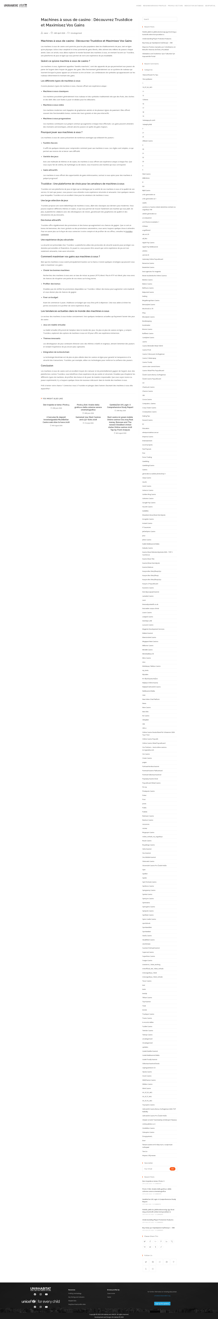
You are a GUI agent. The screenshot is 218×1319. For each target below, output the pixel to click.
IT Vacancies (146, 527)
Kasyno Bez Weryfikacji (150, 575)
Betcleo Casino (147, 280)
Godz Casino (146, 486)
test (143, 985)
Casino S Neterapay (149, 358)
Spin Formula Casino (149, 882)
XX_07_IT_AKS (147, 1096)
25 (143, 137)
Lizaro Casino (147, 612)
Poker (144, 795)
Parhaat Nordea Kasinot (150, 766)
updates (145, 1047)
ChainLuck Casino (148, 387)
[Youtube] (46, 1294)
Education (145, 428)
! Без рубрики (147, 79)
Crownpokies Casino (149, 412)
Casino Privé (146, 350)
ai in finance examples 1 (150, 222)
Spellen (145, 874)
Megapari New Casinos (150, 641)
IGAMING (145, 511)
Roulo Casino (146, 841)
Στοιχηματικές (147, 1136)
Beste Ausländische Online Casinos (154, 276)
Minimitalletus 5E (148, 654)
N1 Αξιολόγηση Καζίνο (150, 679)
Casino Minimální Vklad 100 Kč (152, 346)
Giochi (144, 482)
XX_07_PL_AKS (147, 1101)
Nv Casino (145, 716)
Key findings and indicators (76, 1297)
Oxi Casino (146, 754)
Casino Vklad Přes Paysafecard (153, 370)
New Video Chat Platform (151, 699)
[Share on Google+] (155, 1241)
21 (143, 133)
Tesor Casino (146, 981)
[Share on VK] (144, 1247)
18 (143, 112)
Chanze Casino (147, 391)
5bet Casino (146, 174)
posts (144, 804)
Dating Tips (146, 416)
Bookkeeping (146, 321)
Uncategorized (147, 1043)
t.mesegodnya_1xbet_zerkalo (152, 977)
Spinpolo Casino (148, 911)
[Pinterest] (173, 1262)
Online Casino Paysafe (150, 739)
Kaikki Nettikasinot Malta (150, 544)
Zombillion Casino (148, 1128)
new (143, 695)
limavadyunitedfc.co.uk (150, 604)
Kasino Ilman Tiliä (148, 559)
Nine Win (145, 712)
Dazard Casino (147, 420)
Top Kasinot (146, 1002)
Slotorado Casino (148, 861)
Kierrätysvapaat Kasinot (150, 592)
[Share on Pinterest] (161, 1241)
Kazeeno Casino (148, 588)
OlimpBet (145, 720)
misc (143, 662)
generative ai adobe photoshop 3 (153, 474)
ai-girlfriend (146, 230)
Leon (144, 600)
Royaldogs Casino (148, 845)
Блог (144, 1140)
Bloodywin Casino (148, 317)
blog (143, 313)
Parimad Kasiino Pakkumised (152, 771)
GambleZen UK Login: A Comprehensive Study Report (120, 406)
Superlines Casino (148, 956)
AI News (145, 226)
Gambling (145, 461)
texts (144, 989)
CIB (143, 395)
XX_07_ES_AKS (147, 1092)
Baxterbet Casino (148, 267)
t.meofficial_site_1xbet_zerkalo (153, 969)
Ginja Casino (146, 478)
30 (143, 149)
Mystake (145, 674)
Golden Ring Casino (149, 494)
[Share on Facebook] (150, 1241)
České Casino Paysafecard (151, 379)
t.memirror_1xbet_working (151, 964)
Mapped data (72, 1301)
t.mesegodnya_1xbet (149, 973)
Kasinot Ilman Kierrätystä (151, 563)
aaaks (144, 203)
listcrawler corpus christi (150, 608)
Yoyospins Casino (148, 1105)
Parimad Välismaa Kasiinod (151, 775)
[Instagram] (160, 1262)
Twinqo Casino (147, 1035)
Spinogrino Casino (148, 907)
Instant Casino (147, 523)
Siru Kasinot (146, 853)
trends (144, 1010)
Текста (144, 1151)
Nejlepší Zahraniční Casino (151, 687)
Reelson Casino (147, 820)
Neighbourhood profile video (77, 1304)
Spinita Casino (147, 894)
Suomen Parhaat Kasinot (151, 948)
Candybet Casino (148, 337)
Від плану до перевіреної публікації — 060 (157, 43)
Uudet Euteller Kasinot (150, 1051)
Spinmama (146, 903)
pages (144, 762)
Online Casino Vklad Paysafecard (153, 743)
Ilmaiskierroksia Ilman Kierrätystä (153, 515)
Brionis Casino (147, 329)
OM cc (144, 728)
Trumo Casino (147, 1018)
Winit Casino (146, 1088)
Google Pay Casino (148, 503)
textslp (144, 993)
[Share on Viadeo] (161, 1247)
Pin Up (144, 787)
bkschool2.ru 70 (147, 309)
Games (144, 470)
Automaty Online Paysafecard (152, 259)
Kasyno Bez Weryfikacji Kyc (151, 579)
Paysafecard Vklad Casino (151, 783)
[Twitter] (146, 1262)
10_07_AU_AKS (147, 87)
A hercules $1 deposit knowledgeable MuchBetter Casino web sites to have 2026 (56, 419)
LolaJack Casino (147, 617)
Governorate (111, 1293)
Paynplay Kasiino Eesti (150, 779)
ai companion (147, 218)
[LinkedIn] (167, 1262)
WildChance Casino (149, 1080)
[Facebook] (153, 1262)
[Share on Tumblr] (155, 1247)
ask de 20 (145, 255)
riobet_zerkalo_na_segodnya (152, 837)
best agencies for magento (151, 271)
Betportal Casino (148, 292)
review (144, 828)
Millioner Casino (147, 645)
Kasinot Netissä (147, 567)
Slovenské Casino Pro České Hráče (154, 865)
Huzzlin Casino (147, 507)
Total (144, 1006)
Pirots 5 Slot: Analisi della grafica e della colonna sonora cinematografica (88, 407)
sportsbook (146, 923)
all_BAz (144, 238)
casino (144, 342)
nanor (46, 33)
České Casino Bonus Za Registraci (154, 375)
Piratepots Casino (148, 791)
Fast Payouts (146, 449)
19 (143, 116)
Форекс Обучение (149, 1155)
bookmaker (146, 325)
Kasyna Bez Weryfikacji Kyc (151, 571)
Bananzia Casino (148, 263)
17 (143, 108)
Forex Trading (147, 457)
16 (143, 104)
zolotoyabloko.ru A (148, 1124)
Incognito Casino (148, 519)
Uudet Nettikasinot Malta (150, 1055)
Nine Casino (146, 707)
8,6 (143, 186)
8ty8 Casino (146, 190)
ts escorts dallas (148, 1022)
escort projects (147, 445)
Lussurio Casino (147, 625)
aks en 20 (145, 234)
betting (144, 296)
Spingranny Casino (148, 890)
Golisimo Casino (148, 498)
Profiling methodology (74, 1293)
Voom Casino (146, 1076)
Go (172, 1169)
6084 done (146, 178)
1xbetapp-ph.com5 (148, 120)
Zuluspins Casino (148, 1132)
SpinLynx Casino (148, 898)
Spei (143, 870)
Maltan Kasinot (147, 633)
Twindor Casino (147, 1030)
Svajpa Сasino (147, 960)
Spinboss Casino (148, 886)
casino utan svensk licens (151, 366)
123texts (145, 100)
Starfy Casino (147, 936)
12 (143, 95)
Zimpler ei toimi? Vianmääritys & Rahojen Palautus (159, 1120)
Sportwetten (146, 931)
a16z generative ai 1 (149, 199)
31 (143, 153)
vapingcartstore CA (148, 1068)
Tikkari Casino (147, 997)
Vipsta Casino (147, 1072)
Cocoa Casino (147, 399)
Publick (144, 812)
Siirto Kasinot (146, 849)
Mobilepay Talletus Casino (151, 666)
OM (143, 724)
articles (144, 251)
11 (143, 91)
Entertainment (147, 441)
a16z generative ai (148, 194)
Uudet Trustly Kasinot (149, 1059)
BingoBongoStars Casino (150, 300)
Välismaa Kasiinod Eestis (151, 1063)
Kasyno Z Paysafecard (150, 584)
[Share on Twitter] (144, 1241)
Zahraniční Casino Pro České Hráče (154, 1116)
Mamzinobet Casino (149, 637)
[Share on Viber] (172, 1241)
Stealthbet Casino (148, 940)
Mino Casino (146, 658)
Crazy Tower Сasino (149, 408)
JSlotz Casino (146, 540)
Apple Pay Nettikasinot (150, 247)
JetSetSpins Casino (148, 531)
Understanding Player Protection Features (156, 39)
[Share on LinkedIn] (166, 1241)
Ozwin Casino (147, 758)
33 (143, 161)
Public (144, 808)
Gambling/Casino (148, 465)
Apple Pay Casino (148, 243)
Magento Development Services (153, 629)
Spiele (144, 878)
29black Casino (147, 141)
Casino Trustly (147, 362)
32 (143, 157)
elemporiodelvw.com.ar (150, 432)
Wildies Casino (147, 1084)
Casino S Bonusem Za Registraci (153, 354)
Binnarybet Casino (148, 304)
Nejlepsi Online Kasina (150, 683)
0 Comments (157, 1183)
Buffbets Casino (147, 333)
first (143, 453)
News (144, 703)
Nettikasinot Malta (148, 691)
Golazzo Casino (147, 490)
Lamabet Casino (148, 596)
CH (143, 383)
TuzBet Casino (147, 1026)
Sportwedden (147, 927)
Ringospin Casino (148, 832)
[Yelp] (146, 1269)
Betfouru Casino (148, 288)
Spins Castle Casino (149, 919)
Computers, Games (149, 403)
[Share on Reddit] (150, 1247)
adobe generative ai (149, 214)
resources (145, 824)
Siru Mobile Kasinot (149, 857)
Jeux (143, 536)
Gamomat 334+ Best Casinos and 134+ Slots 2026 (88, 418)
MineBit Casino (147, 650)
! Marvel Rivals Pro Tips (150, 75)
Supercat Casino (148, 952)
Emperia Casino (147, 437)
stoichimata (146, 944)
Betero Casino (147, 284)
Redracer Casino (148, 816)
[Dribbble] (153, 1269)
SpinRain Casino (148, 915)
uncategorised (147, 1039)
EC (143, 424)
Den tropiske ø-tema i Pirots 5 (56, 405)
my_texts (145, 670)
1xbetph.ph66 (147, 124)
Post (143, 799)
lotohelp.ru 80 (147, 621)
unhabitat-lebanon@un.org (162, 1296)
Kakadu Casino (147, 548)
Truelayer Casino (148, 1014)
